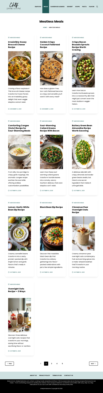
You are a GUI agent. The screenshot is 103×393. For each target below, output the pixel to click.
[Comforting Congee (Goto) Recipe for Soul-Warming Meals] (19, 152)
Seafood (38, 6)
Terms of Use (57, 375)
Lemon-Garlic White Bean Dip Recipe (18, 208)
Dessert (70, 6)
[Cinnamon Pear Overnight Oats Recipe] (83, 233)
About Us (33, 375)
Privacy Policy (44, 375)
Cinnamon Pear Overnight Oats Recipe (80, 210)
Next (92, 364)
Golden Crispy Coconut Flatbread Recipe (50, 45)
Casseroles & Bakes (57, 6)
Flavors (92, 6)
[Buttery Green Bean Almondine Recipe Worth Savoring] (83, 152)
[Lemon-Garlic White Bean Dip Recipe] (19, 233)
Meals (46, 6)
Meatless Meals (15, 37)
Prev (10, 364)
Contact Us (68, 375)
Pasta (84, 6)
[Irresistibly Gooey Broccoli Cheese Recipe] (19, 68)
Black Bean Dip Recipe (51, 207)
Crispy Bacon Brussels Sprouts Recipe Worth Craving (80, 46)
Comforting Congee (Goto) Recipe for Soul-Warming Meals (19, 128)
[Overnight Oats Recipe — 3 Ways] (19, 315)
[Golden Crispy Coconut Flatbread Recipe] (51, 68)
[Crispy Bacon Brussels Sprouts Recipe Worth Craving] (83, 70)
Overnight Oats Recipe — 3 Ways (16, 290)
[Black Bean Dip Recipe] (51, 233)
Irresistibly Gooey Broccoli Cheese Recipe (17, 45)
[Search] (97, 6)
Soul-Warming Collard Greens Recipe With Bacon (49, 128)
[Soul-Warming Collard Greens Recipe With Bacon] (51, 152)
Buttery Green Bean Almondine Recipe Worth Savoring (82, 128)
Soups (77, 6)
